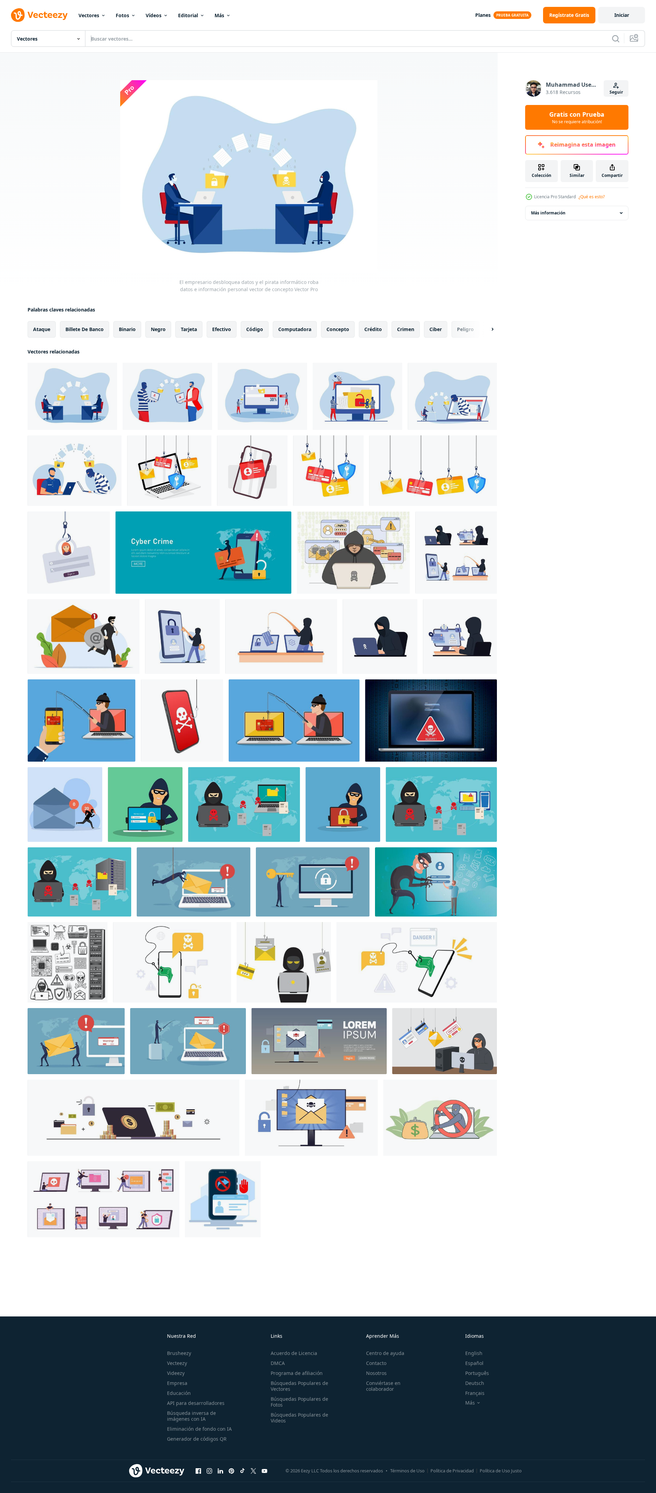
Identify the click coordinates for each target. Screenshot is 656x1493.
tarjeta (189, 329)
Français (475, 1393)
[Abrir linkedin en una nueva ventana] (220, 1470)
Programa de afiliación (297, 1373)
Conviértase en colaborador (383, 1386)
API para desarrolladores (196, 1403)
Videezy (176, 1373)
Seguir (616, 92)
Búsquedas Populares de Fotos (299, 1402)
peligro (465, 329)
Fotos (122, 15)
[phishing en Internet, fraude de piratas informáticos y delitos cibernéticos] (67, 962)
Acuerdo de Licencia (294, 1353)
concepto (337, 329)
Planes (483, 15)
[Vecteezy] (39, 15)
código (254, 329)
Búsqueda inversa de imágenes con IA (191, 1416)
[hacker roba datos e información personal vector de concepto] (75, 470)
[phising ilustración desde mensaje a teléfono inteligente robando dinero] (172, 962)
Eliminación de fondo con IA (199, 1429)
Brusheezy (179, 1353)
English (473, 1353)
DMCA (278, 1363)
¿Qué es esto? (592, 197)
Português (477, 1373)
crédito (373, 329)
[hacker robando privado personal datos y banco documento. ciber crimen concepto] (203, 552)
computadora (294, 329)
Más (219, 15)
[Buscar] (616, 38)
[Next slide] (487, 329)
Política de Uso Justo (501, 1471)
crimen (405, 329)
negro (158, 329)
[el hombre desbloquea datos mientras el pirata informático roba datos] (167, 396)
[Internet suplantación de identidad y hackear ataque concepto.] (294, 720)
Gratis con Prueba (576, 117)
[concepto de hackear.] (145, 804)
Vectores (89, 15)
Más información (548, 213)
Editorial (188, 15)
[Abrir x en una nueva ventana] (253, 1470)
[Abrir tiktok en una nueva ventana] (242, 1470)
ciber (435, 329)
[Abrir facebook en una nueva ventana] (198, 1470)
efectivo (221, 329)
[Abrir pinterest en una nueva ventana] (231, 1470)
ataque (41, 329)
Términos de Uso (407, 1471)
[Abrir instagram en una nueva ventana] (209, 1470)
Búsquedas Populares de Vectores (299, 1386)
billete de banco (84, 329)
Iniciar (621, 15)
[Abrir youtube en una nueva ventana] (264, 1470)
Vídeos (154, 15)
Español (474, 1363)
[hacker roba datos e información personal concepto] (357, 396)
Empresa (177, 1383)
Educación (179, 1393)
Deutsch (474, 1383)
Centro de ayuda (385, 1353)
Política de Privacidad (452, 1471)
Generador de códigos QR (197, 1439)
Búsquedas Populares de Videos (299, 1417)
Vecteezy (177, 1363)
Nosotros (376, 1373)
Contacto (376, 1363)
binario (127, 329)
